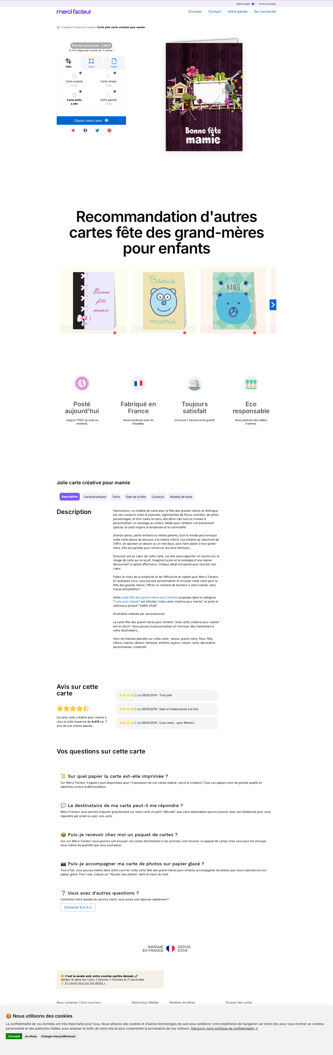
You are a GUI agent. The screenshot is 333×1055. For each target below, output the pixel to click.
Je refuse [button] (31, 1036)
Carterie (66, 27)
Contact (214, 11)
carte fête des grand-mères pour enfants (149, 597)
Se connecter (265, 11)
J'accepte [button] (14, 1036)
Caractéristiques (95, 497)
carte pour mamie (126, 601)
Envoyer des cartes (239, 1002)
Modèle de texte (181, 497)
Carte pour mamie (84, 27)
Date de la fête (136, 497)
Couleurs (158, 497)
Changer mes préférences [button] (58, 1036)
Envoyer (195, 11)
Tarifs (116, 497)
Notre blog (139, 1002)
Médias (154, 1002)
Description (69, 496)
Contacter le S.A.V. (78, 907)
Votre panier (238, 11)
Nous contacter (67, 1002)
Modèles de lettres (182, 1002)
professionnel (267, 4)
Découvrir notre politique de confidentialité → (224, 1028)
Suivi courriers (90, 1002)
